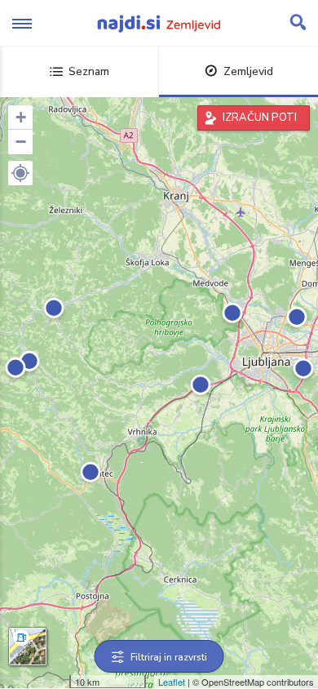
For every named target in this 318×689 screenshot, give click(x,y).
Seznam (88, 71)
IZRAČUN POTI (260, 117)
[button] (20, 173)
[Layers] (28, 647)
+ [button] (20, 117)
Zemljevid (248, 71)
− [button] (20, 141)
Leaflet (171, 681)
